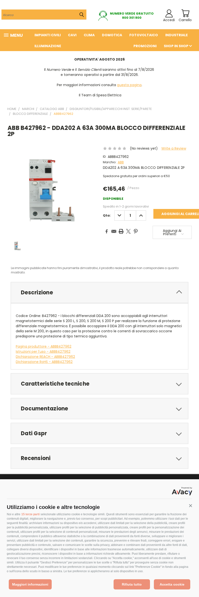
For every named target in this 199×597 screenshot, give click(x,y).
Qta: (107, 215)
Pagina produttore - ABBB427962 (43, 346)
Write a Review (173, 148)
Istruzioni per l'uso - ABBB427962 (43, 351)
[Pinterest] (135, 231)
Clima (89, 35)
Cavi (72, 35)
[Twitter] (128, 231)
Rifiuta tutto (132, 584)
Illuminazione (47, 46)
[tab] (99, 292)
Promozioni (145, 46)
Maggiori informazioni (30, 584)
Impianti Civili (47, 35)
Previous (192, 582)
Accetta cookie (172, 584)
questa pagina (129, 84)
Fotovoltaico (143, 35)
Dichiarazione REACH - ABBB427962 (45, 356)
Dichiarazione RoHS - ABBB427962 (44, 361)
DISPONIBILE (113, 198)
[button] (190, 505)
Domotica (112, 35)
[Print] (121, 231)
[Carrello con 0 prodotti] (185, 13)
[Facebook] (106, 231)
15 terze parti (30, 514)
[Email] (113, 231)
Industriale (176, 35)
